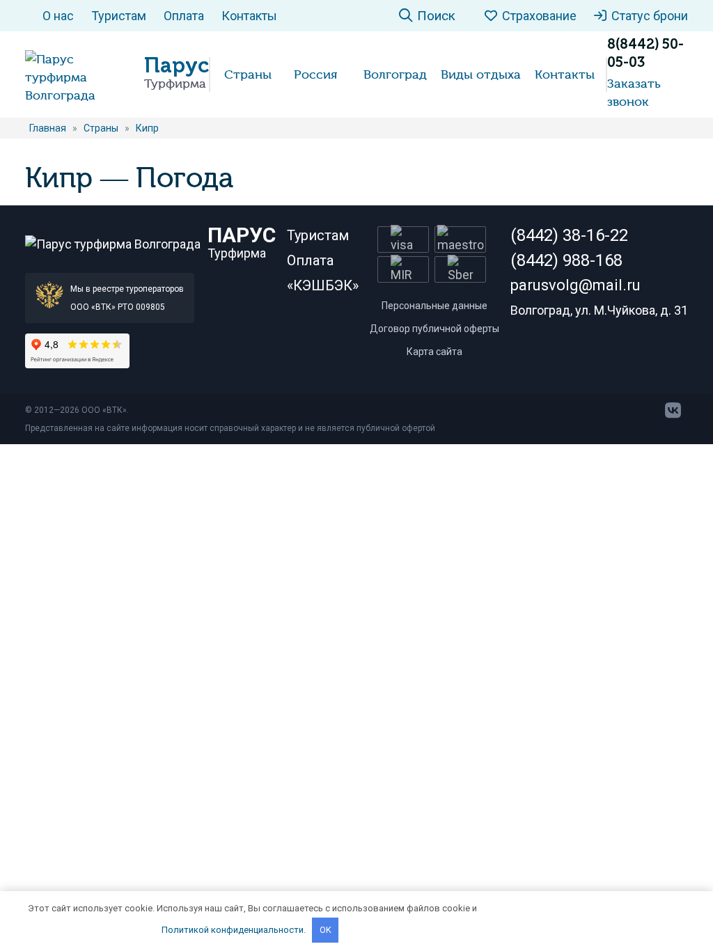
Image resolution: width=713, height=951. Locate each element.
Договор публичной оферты (434, 328)
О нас (58, 15)
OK (325, 930)
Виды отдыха (481, 74)
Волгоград (395, 74)
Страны (248, 74)
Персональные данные (434, 305)
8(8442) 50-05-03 (645, 53)
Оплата (184, 15)
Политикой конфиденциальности (233, 930)
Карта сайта (434, 351)
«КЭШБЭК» (323, 285)
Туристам (118, 15)
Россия (315, 74)
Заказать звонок (634, 92)
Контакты (249, 15)
